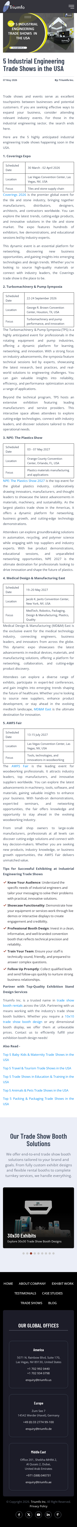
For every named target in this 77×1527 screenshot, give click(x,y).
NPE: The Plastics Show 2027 (24, 481)
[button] (23, 1253)
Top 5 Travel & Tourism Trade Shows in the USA (37, 1068)
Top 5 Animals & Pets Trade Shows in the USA (35, 1090)
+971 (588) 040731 (38, 1475)
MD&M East (42, 709)
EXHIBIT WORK (63, 1283)
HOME (8, 1283)
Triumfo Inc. (38, 1502)
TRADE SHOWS (31, 1303)
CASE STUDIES (52, 1293)
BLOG (52, 1303)
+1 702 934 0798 (38, 1373)
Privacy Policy (38, 1506)
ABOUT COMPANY (32, 1283)
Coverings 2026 (14, 194)
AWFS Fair (20, 766)
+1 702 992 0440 (38, 1369)
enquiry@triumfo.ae (38, 1482)
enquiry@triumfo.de (39, 1429)
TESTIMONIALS (25, 1293)
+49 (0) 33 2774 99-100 (38, 1422)
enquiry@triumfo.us (38, 1380)
